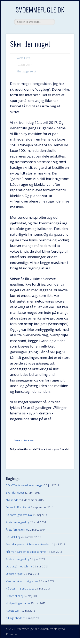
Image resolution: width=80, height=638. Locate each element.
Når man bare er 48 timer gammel (26, 552)
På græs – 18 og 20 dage (20, 588)
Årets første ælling (16, 529)
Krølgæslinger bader (18, 603)
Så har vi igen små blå (19, 515)
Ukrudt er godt (14, 574)
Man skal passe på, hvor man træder (28, 544)
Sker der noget (15, 492)
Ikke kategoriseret (26, 71)
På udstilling (13, 537)
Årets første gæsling (17, 522)
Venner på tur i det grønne (22, 581)
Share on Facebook (24, 440)
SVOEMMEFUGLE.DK (40, 9)
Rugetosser (13, 610)
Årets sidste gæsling (17, 559)
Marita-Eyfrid (23, 58)
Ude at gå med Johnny (19, 566)
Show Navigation (64, 36)
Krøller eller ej (14, 596)
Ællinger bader (15, 618)
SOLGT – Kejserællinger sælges (24, 485)
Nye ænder (12, 500)
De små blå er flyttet (18, 507)
